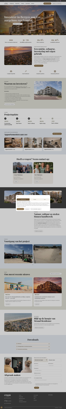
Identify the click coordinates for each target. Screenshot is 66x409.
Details (35, 199)
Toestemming (23, 199)
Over (45, 199)
